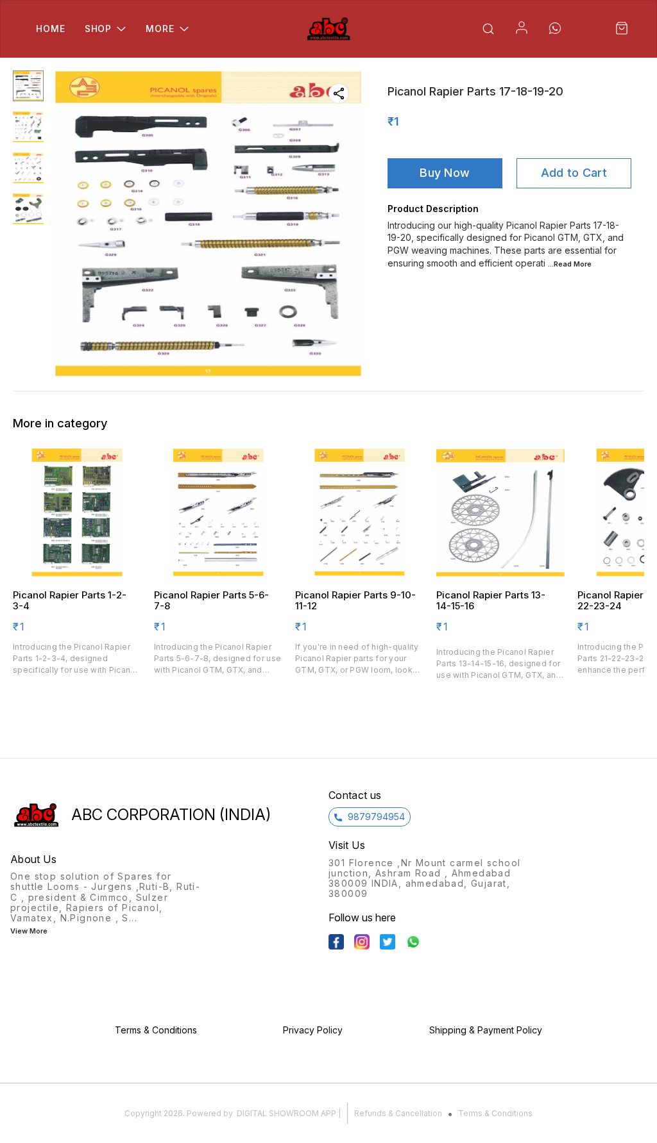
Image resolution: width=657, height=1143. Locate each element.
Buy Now (445, 172)
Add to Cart (574, 172)
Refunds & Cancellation (398, 1113)
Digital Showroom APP (286, 1113)
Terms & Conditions (495, 1113)
